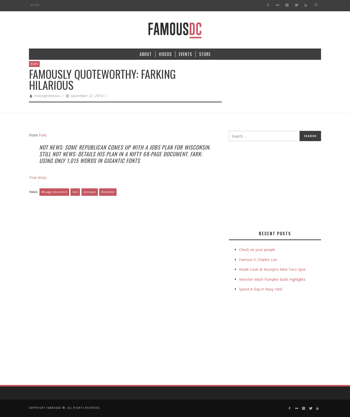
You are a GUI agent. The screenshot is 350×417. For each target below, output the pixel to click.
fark (75, 192)
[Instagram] (287, 5)
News (34, 64)
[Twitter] (296, 5)
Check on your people (257, 249)
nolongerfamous (47, 96)
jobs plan (90, 192)
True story (37, 177)
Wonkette (108, 192)
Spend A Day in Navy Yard (260, 289)
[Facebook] (268, 5)
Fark (42, 135)
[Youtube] (306, 5)
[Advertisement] (272, 185)
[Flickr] (277, 5)
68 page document (54, 192)
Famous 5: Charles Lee (258, 259)
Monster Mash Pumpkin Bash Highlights (272, 279)
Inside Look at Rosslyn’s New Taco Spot (272, 269)
